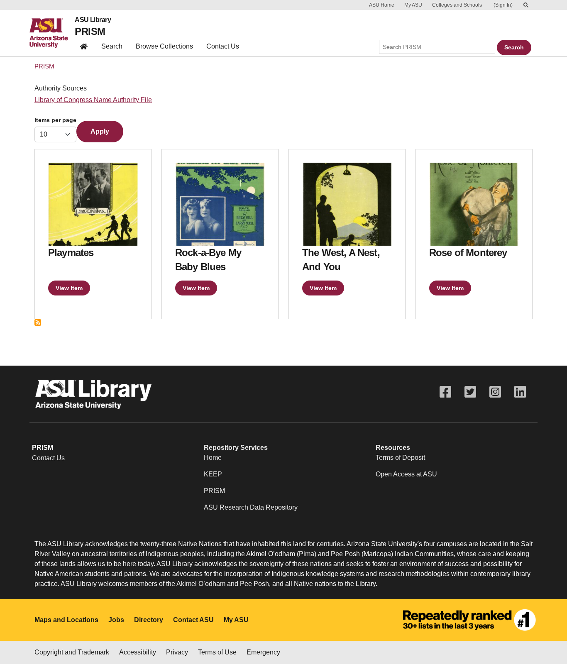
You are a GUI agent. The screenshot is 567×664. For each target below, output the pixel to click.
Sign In (503, 4)
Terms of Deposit (400, 457)
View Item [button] (69, 288)
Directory (148, 619)
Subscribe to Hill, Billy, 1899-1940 (37, 322)
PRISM (90, 31)
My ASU (413, 5)
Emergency (263, 652)
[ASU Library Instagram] (495, 392)
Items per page (55, 120)
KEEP (213, 474)
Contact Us (222, 46)
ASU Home (381, 5)
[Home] (52, 33)
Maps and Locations (66, 619)
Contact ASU (193, 619)
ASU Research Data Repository (251, 507)
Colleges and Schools (457, 5)
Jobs (116, 619)
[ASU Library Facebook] (445, 392)
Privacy (177, 652)
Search (111, 46)
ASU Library (93, 20)
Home (213, 457)
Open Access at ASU (406, 474)
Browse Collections (164, 46)
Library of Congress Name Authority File (93, 99)
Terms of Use (217, 652)
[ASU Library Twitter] (470, 392)
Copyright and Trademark (71, 652)
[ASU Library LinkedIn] (520, 392)
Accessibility (137, 652)
